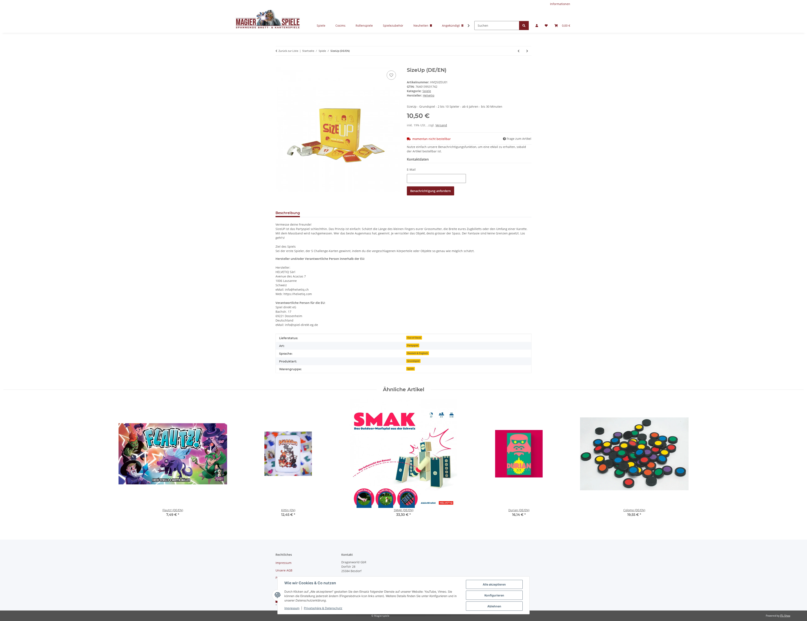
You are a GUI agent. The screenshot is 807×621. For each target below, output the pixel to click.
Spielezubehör (393, 25)
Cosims (340, 25)
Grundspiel (413, 361)
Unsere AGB (284, 570)
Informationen (560, 4)
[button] (536, 25)
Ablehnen (494, 606)
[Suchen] (524, 25)
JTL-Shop (785, 615)
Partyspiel (412, 345)
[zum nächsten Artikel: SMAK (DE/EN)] (527, 50)
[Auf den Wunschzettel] (391, 75)
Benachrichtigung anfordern (430, 191)
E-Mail (411, 169)
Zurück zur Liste (288, 51)
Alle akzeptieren (494, 584)
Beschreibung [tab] (288, 213)
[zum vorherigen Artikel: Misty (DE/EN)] (518, 50)
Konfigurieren (494, 595)
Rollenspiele (364, 25)
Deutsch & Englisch (417, 353)
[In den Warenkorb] (279, 65)
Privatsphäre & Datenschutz (323, 608)
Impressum (291, 608)
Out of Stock (414, 337)
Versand (441, 125)
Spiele (321, 25)
